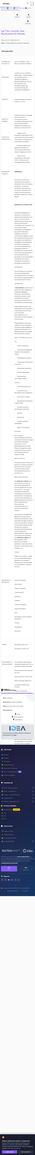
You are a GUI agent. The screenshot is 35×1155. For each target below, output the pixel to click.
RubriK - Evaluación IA (9, 791)
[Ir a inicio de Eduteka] (6, 3)
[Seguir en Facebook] (2, 880)
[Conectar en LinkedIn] (12, 880)
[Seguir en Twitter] (15, 880)
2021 (4, 816)
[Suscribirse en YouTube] (8, 880)
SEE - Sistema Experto (12, 772)
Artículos (6, 754)
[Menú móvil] (32, 3)
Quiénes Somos (9, 831)
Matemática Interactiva (10, 768)
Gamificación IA (8, 798)
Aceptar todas (10, 1152)
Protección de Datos (10, 838)
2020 (4, 818)
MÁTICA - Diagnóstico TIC (11, 801)
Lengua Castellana (20, 8)
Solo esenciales (25, 1152)
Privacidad (25, 891)
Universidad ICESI (9, 841)
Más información (15, 1148)
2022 (4, 813)
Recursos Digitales (9, 775)
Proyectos (7, 761)
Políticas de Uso (8, 834)
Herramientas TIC (9, 765)
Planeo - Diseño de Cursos (12, 795)
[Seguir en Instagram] (5, 880)
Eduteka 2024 (11, 809)
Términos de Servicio (12, 891)
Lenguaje (10, 8)
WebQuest (4, 8)
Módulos (6, 758)
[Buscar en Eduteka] (27, 3)
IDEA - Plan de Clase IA (11, 788)
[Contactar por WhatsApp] (18, 880)
